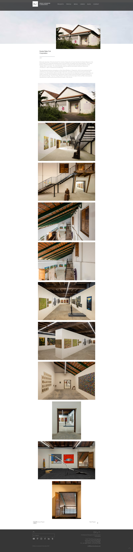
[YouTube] (34, 538)
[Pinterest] (37, 538)
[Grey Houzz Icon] (52, 538)
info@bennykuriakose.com (94, 546)
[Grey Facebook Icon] (45, 538)
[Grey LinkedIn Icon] (49, 538)
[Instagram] (41, 538)
